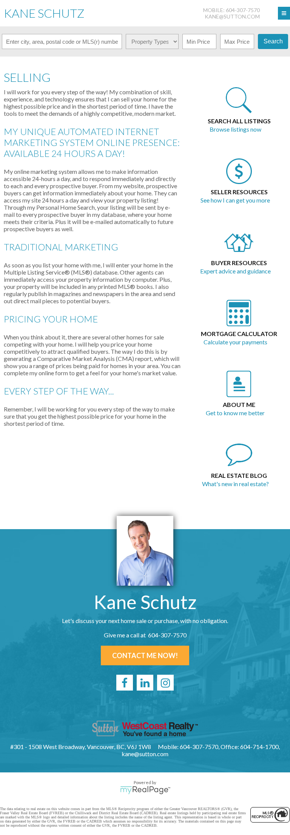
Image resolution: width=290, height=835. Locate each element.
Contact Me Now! (145, 655)
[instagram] (165, 683)
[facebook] (124, 683)
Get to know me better (235, 412)
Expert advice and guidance (235, 271)
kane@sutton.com (232, 16)
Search (273, 41)
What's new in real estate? (235, 483)
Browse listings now (235, 129)
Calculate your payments (235, 341)
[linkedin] (145, 683)
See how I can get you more (235, 200)
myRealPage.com (145, 790)
